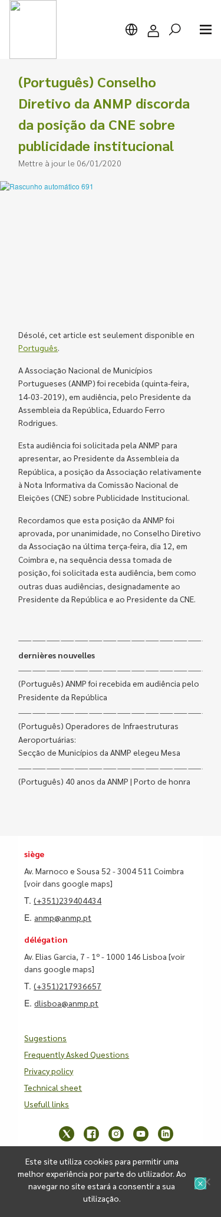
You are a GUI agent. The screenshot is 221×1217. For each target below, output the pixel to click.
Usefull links (46, 1103)
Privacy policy (48, 1070)
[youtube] (141, 1133)
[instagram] (116, 1133)
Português (38, 347)
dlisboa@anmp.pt (66, 1003)
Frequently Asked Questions (76, 1054)
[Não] (206, 1182)
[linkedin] (165, 1133)
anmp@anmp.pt (62, 917)
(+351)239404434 (67, 900)
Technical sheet (53, 1087)
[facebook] (91, 1133)
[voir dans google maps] (68, 883)
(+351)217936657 (67, 985)
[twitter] (66, 1133)
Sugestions (45, 1037)
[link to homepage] (33, 29)
